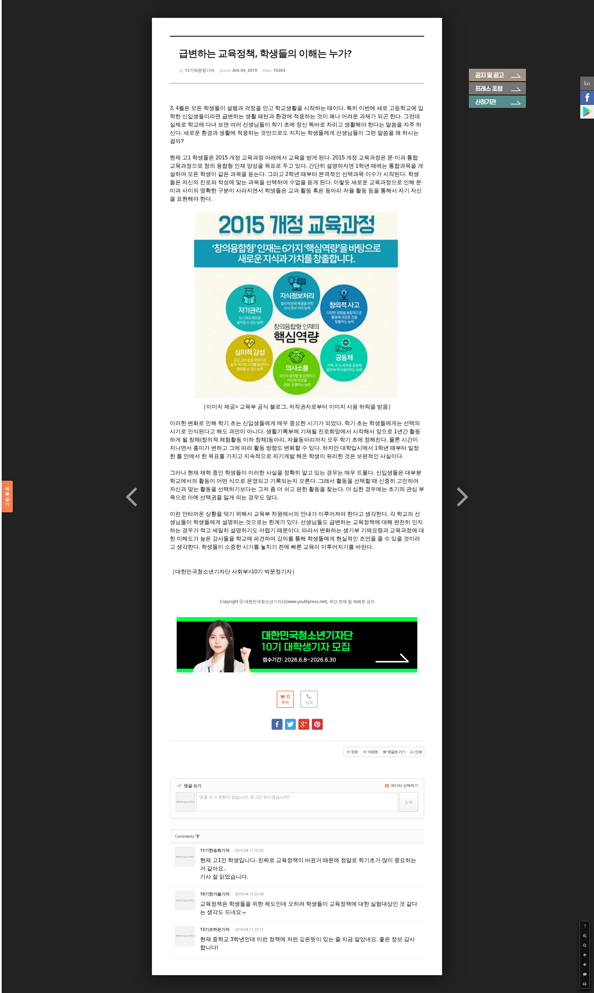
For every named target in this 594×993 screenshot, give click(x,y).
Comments (187, 836)
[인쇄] (585, 984)
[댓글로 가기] (585, 974)
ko (587, 83)
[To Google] (304, 721)
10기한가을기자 (215, 894)
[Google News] (587, 112)
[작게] (585, 945)
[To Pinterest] (317, 721)
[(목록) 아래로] (585, 964)
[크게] (585, 935)
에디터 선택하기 (404, 785)
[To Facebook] (277, 721)
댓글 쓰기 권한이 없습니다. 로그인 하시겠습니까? (244, 797)
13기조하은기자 (215, 929)
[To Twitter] (290, 721)
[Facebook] (587, 97)
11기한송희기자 (215, 850)
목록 (7, 496)
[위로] (585, 955)
